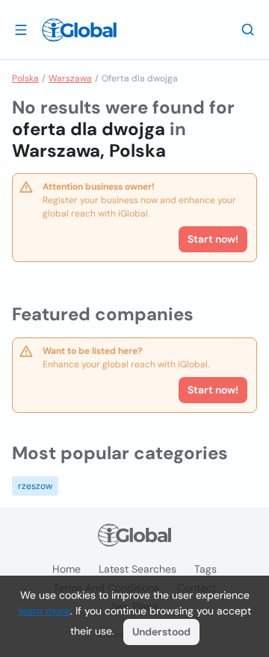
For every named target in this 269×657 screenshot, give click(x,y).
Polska (25, 78)
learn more (44, 610)
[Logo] (79, 30)
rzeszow (35, 486)
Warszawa (70, 78)
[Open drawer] (21, 29)
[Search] (248, 29)
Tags (205, 569)
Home (66, 569)
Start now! (213, 389)
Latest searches (137, 569)
